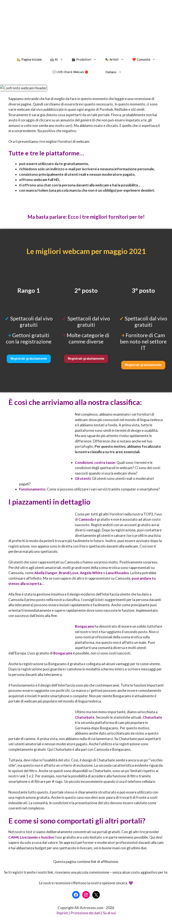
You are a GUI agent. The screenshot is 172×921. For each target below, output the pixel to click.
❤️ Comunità (141, 59)
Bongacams (84, 626)
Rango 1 (28, 290)
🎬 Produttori (81, 59)
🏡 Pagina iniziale (29, 59)
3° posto (143, 290)
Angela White (91, 573)
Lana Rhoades (117, 573)
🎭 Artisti (112, 59)
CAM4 (13, 837)
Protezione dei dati (85, 913)
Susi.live (47, 837)
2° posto (86, 290)
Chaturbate (84, 717)
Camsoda (86, 519)
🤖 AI (54, 59)
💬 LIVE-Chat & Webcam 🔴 (70, 72)
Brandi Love (68, 573)
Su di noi (109, 913)
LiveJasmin (29, 837)
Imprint (62, 913)
